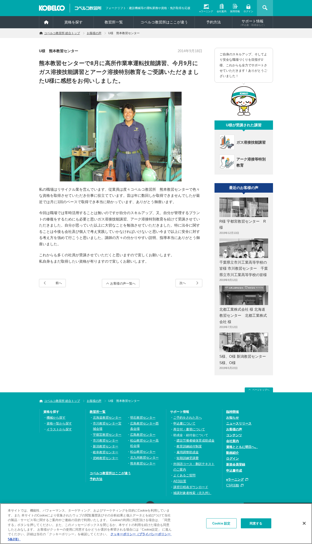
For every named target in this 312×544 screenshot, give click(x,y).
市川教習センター (105, 440)
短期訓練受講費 (187, 458)
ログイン (248, 11)
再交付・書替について (189, 429)
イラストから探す (59, 429)
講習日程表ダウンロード (190, 487)
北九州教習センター (144, 457)
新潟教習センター (105, 446)
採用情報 (235, 11)
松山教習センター (143, 452)
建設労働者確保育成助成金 (195, 440)
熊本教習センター (143, 463)
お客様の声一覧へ (123, 283)
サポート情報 (252, 22)
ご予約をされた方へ (187, 417)
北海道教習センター (107, 417)
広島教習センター (143, 434)
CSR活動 (232, 485)
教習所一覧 (98, 412)
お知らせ (232, 417)
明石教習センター (143, 417)
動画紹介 (232, 453)
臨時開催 (232, 412)
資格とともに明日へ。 (242, 447)
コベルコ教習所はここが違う (164, 22)
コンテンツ (234, 435)
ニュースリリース (239, 423)
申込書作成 (234, 470)
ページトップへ (260, 389)
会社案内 (221, 11)
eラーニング (206, 11)
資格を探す (73, 22)
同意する (256, 523)
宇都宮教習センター (107, 434)
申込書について (184, 423)
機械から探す (56, 417)
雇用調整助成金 (187, 452)
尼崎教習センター (105, 458)
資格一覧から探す (59, 423)
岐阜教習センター (105, 452)
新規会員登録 (235, 464)
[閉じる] (304, 523)
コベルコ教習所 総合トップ (62, 33)
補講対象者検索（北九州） (192, 493)
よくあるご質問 (184, 475)
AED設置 (179, 481)
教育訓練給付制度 (189, 446)
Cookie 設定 (221, 523)
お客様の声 (94, 33)
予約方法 (213, 22)
